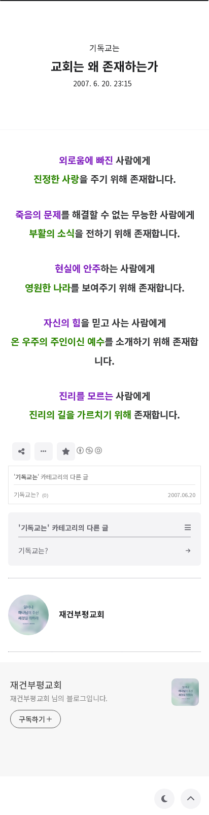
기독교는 (104, 48)
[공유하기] (21, 451)
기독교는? (26, 494)
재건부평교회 (36, 684)
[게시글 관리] (43, 451)
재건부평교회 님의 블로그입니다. (59, 698)
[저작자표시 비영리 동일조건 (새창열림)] (88, 450)
